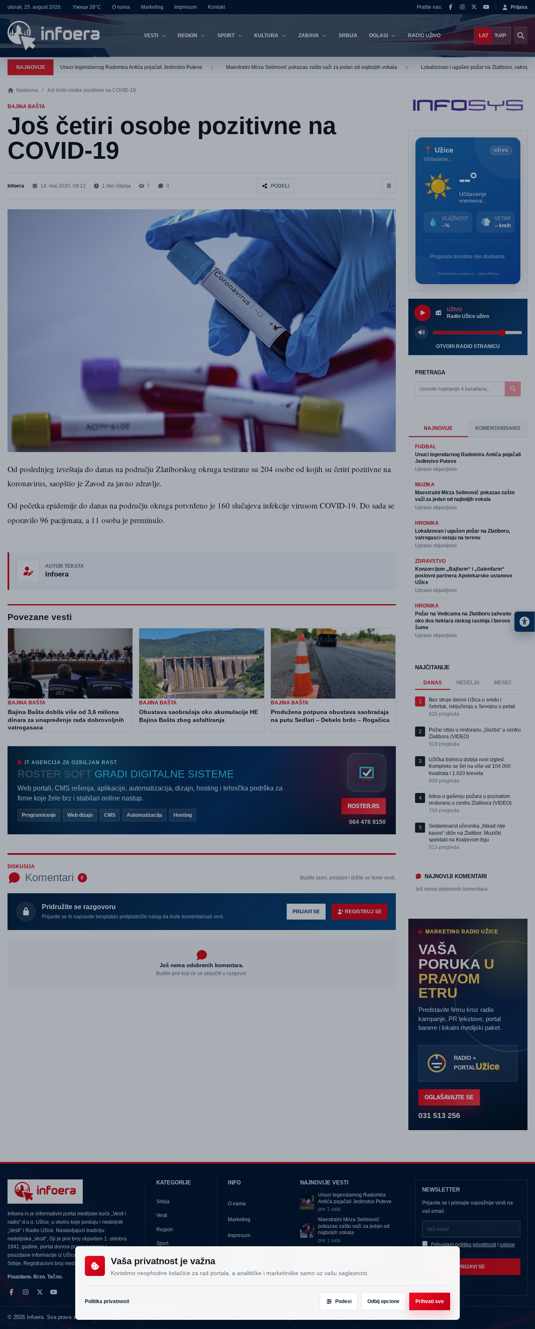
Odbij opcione (383, 1301)
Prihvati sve (429, 1301)
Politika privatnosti (107, 1301)
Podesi (343, 1301)
